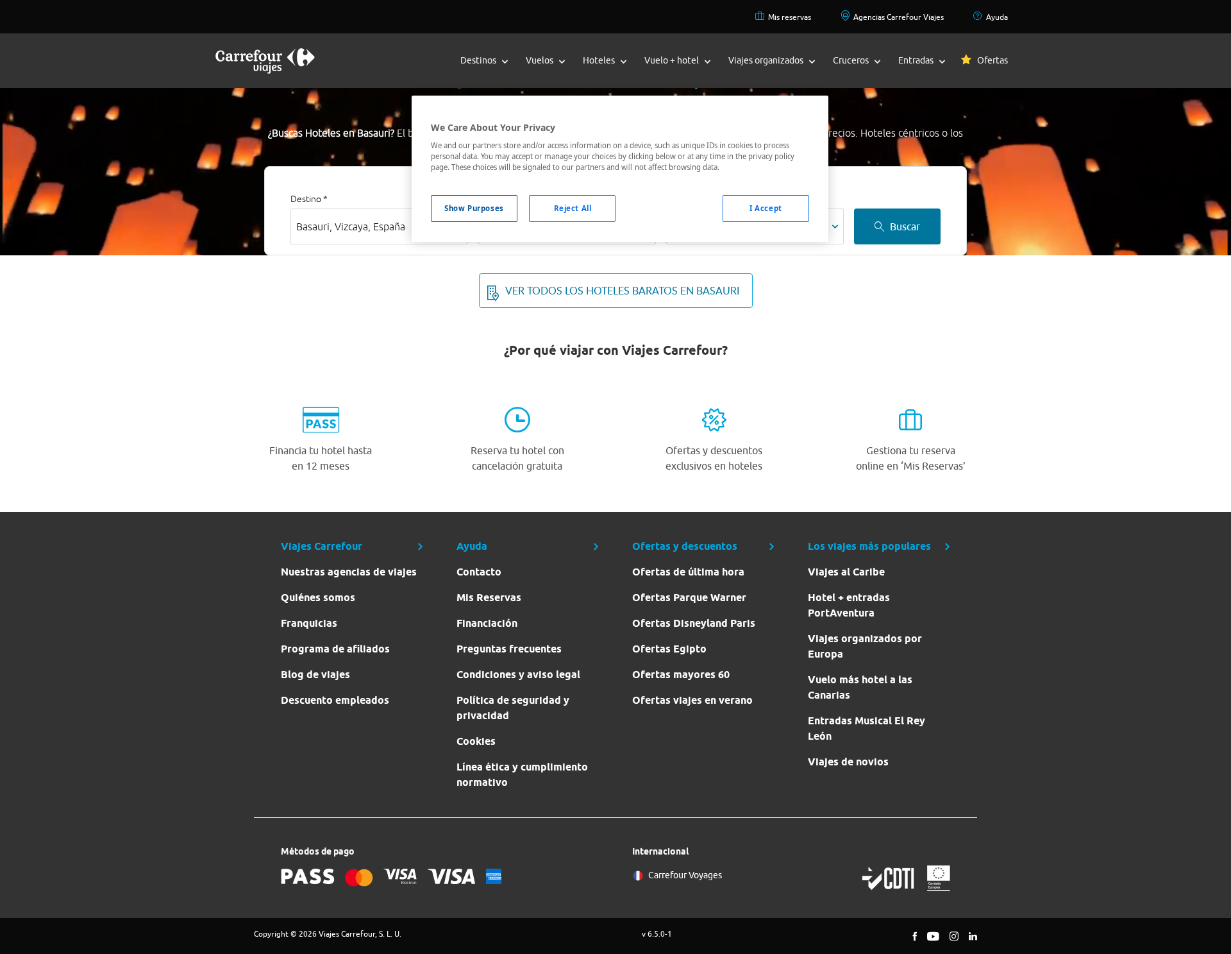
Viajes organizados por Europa (865, 646)
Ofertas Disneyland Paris (693, 623)
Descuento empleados (335, 700)
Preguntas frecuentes (509, 649)
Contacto (478, 572)
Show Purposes (473, 208)
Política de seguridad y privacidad (512, 708)
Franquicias (309, 623)
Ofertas (992, 60)
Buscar (905, 226)
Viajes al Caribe (846, 572)
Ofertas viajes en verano (692, 700)
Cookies (476, 741)
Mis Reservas (488, 598)
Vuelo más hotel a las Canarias (860, 687)
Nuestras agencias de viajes (349, 572)
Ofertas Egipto (669, 649)
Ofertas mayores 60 (681, 675)
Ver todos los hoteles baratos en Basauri (622, 291)
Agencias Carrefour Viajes (898, 17)
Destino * (309, 199)
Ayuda (997, 17)
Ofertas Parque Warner (689, 598)
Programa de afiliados (335, 649)
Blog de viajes (315, 675)
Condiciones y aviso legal (518, 675)
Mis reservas (789, 17)
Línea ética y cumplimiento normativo (522, 774)
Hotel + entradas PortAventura (849, 605)
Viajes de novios (848, 762)
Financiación (486, 623)
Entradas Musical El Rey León (866, 728)
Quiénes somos (318, 598)
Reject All (573, 208)
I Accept (765, 208)
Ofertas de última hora (688, 572)
